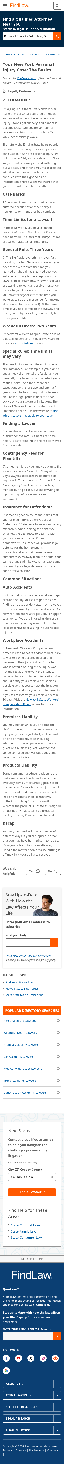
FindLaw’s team (26, 78)
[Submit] (54, 942)
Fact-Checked (17, 100)
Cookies (51, 1450)
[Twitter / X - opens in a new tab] (30, 1358)
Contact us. (43, 1304)
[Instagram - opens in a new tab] (43, 1358)
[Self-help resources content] (57, 1407)
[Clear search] (52, 1177)
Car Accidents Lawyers (19, 1057)
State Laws (35, 54)
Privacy (19, 1450)
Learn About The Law (14, 54)
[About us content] (57, 1384)
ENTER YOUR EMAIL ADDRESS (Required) (27, 1329)
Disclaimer (35, 1450)
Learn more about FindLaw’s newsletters (28, 956)
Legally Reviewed (20, 91)
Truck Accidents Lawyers (20, 1081)
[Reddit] (55, 1358)
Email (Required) (16, 935)
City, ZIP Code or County (25, 1170)
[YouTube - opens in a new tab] (18, 1358)
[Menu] (5, 5)
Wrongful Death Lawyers (20, 1033)
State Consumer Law (26, 1237)
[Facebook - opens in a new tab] (6, 1358)
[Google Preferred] (6, 1370)
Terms (6, 1450)
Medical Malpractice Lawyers (23, 1069)
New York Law (52, 54)
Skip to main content (32, 4)
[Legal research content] (57, 1418)
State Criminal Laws (26, 1225)
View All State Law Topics (22, 989)
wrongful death (25, 343)
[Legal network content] (57, 1430)
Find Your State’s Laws (20, 982)
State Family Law (23, 1231)
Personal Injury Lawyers (20, 1021)
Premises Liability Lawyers (21, 1045)
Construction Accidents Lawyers (25, 1093)
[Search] (57, 6)
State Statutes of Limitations (24, 995)
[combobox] (32, 1177)
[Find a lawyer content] (57, 1395)
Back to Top (34, 1259)
